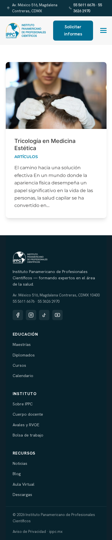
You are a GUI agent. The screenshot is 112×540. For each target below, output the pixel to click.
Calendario (23, 375)
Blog (17, 473)
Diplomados (24, 355)
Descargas (22, 494)
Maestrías (22, 344)
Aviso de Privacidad (29, 531)
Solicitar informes (73, 30)
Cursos (19, 365)
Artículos (26, 156)
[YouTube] (57, 315)
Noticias (20, 463)
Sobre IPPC (23, 404)
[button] (103, 30)
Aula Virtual (23, 484)
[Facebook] (18, 315)
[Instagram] (31, 315)
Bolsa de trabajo (28, 435)
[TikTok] (44, 315)
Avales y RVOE (26, 424)
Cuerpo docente (28, 414)
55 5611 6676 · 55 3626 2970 (87, 8)
